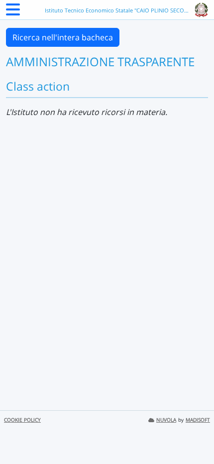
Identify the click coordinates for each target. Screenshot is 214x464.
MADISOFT (198, 420)
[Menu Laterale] (13, 12)
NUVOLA (166, 420)
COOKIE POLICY (22, 420)
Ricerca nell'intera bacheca (62, 37)
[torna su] (193, 433)
